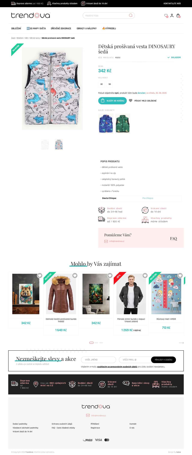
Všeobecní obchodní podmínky (25, 428)
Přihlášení (95, 424)
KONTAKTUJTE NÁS (172, 3)
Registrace (95, 428)
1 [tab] (91, 342)
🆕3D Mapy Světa (36, 28)
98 (110, 84)
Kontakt (133, 424)
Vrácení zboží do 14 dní (96, 3)
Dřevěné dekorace (61, 28)
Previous (10, 342)
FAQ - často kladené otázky (63, 428)
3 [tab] (101, 342)
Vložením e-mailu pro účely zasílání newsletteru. (123, 366)
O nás (132, 428)
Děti (26, 38)
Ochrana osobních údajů (62, 424)
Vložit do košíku (115, 100)
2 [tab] (96, 342)
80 (101, 84)
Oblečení (16, 28)
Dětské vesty (35, 38)
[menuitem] (16, 28)
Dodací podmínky (20, 424)
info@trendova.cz (116, 241)
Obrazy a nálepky (87, 28)
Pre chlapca (147, 198)
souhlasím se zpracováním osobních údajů (117, 366)
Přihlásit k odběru (163, 359)
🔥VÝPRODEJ (109, 28)
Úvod (13, 38)
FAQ (173, 238)
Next (181, 342)
